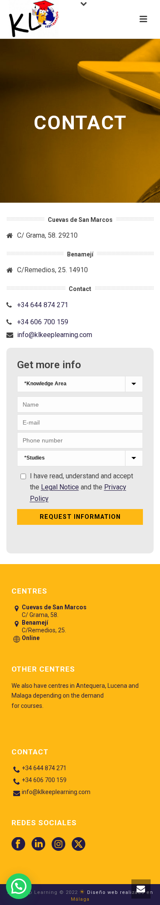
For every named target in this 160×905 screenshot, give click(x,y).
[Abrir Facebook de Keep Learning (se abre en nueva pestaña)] (18, 844)
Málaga (80, 899)
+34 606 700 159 (42, 322)
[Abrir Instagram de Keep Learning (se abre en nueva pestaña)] (58, 844)
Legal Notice (60, 487)
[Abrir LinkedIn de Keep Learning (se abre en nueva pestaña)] (38, 844)
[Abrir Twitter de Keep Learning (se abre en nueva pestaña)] (78, 844)
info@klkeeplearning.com (54, 335)
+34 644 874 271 (42, 305)
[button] (141, 889)
